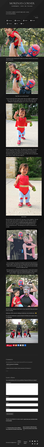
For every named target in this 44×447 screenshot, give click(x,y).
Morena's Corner (22, 3)
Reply (7, 370)
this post (10, 317)
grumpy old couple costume (26, 222)
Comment (8, 382)
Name (7, 396)
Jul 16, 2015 (8, 365)
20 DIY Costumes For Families (12, 364)
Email (7, 402)
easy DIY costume (18, 101)
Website (8, 408)
